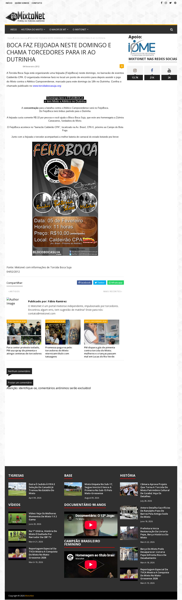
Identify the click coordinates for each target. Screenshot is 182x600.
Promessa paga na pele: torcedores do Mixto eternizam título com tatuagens (58, 352)
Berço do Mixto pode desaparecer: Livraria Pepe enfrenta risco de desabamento (153, 553)
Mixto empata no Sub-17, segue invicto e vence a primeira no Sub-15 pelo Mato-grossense (99, 489)
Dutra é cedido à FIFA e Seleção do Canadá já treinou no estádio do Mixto (42, 489)
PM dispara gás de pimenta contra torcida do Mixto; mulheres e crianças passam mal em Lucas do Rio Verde (100, 352)
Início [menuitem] (13, 29)
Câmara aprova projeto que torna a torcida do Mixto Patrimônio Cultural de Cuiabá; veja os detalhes (155, 490)
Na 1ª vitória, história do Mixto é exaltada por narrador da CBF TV (43, 534)
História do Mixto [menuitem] (32, 29)
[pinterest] (175, 2)
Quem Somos (22, 3)
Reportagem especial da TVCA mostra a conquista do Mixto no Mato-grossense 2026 (43, 553)
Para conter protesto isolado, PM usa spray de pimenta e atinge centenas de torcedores (24, 350)
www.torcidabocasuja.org (47, 85)
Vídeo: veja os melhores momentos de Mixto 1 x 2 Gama (43, 516)
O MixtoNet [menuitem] (79, 29)
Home (9, 38)
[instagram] (166, 2)
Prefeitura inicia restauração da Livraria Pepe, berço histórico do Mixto (154, 533)
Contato (37, 3)
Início (9, 3)
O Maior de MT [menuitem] (57, 29)
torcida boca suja (21, 38)
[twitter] (170, 2)
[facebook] (161, 2)
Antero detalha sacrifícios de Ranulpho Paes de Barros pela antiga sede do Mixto (155, 512)
